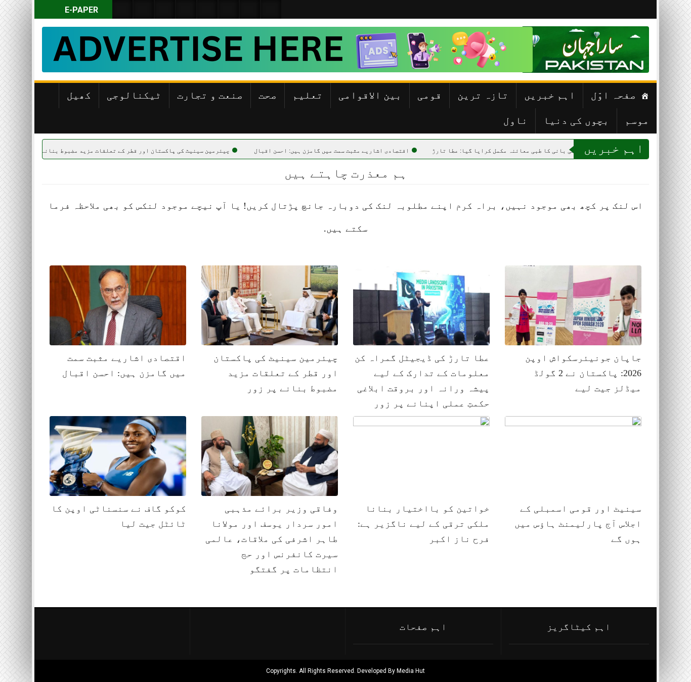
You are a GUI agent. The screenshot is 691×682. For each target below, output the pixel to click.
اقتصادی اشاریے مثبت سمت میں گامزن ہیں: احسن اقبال (364, 150)
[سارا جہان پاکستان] (618, 49)
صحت (267, 95)
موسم (637, 120)
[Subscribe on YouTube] (186, 9)
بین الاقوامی (370, 95)
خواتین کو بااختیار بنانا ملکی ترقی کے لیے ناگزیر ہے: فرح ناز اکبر (424, 524)
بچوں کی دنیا (576, 120)
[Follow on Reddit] (250, 9)
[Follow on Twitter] (165, 9)
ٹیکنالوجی (134, 95)
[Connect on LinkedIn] (229, 9)
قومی (429, 95)
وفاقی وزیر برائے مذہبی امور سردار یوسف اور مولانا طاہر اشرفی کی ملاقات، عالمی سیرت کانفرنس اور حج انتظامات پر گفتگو (271, 539)
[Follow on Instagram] (271, 9)
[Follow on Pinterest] (207, 9)
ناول (515, 120)
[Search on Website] (122, 9)
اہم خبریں (549, 95)
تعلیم (307, 95)
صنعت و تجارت (210, 95)
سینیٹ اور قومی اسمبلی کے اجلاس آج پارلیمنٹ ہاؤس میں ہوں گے (577, 524)
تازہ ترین (482, 95)
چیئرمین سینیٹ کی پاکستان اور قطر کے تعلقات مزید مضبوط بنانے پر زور (158, 150)
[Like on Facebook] (144, 9)
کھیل (79, 95)
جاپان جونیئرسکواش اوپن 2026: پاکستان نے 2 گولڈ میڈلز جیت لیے (583, 373)
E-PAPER (80, 10)
